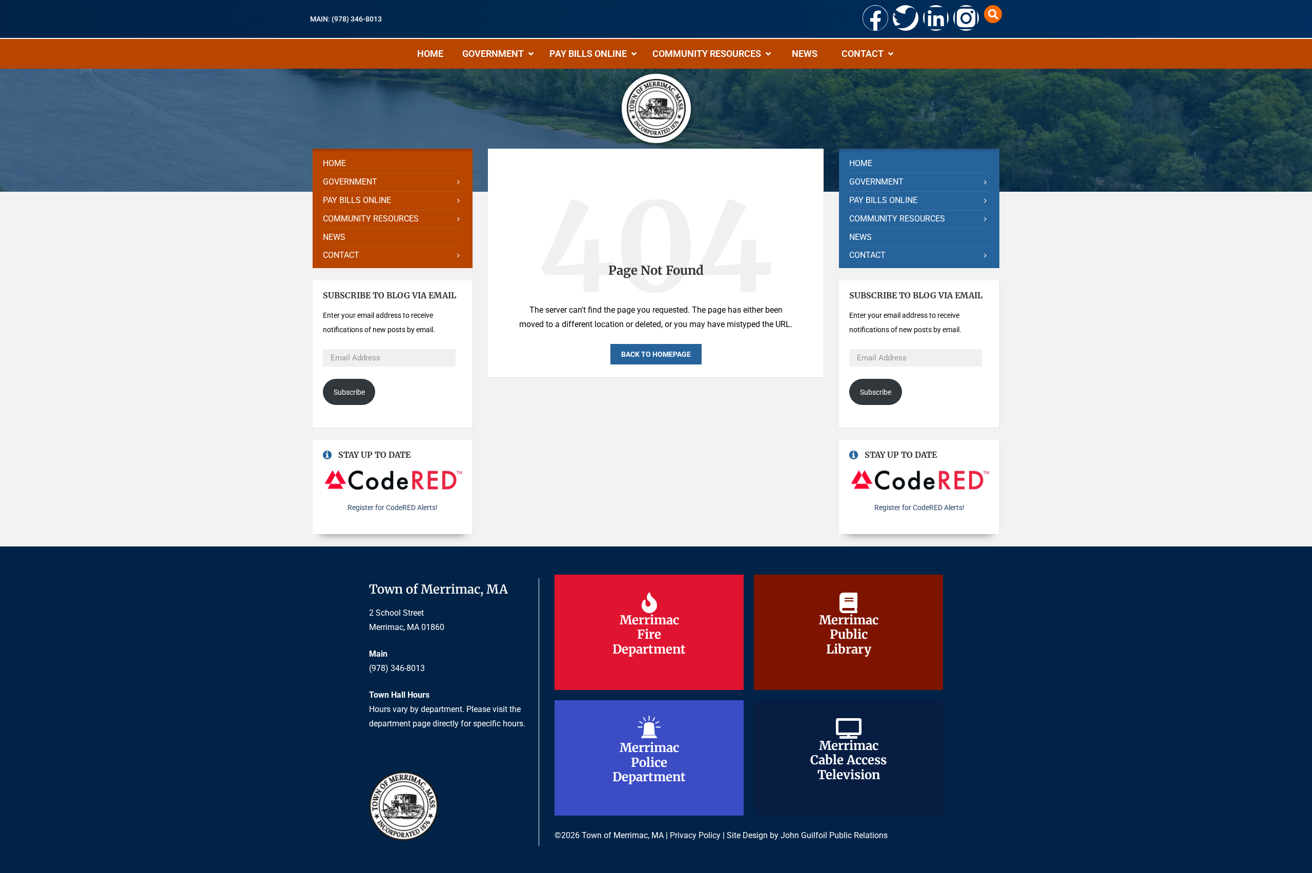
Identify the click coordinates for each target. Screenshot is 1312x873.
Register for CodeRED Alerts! (392, 507)
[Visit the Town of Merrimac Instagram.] (966, 18)
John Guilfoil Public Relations (834, 835)
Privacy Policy (695, 835)
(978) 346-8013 (397, 668)
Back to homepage (656, 354)
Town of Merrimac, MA (438, 589)
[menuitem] (392, 164)
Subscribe (349, 392)
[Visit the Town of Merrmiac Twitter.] (905, 18)
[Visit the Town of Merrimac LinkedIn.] (936, 18)
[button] (993, 14)
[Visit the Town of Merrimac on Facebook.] (875, 18)
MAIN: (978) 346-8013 (346, 19)
